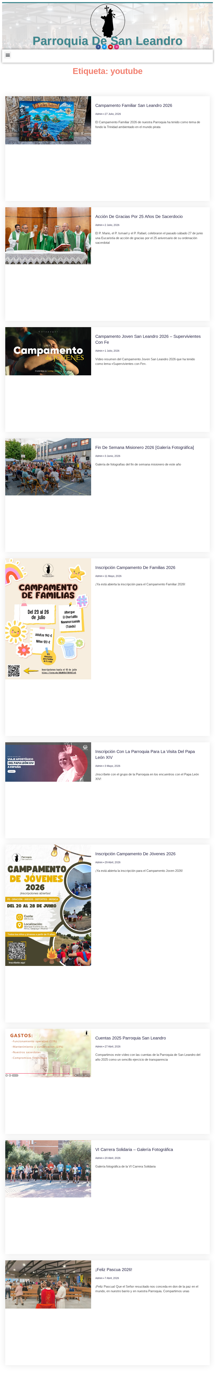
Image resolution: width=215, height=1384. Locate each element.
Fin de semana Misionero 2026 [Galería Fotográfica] (144, 447)
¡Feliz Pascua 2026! (113, 1269)
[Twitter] (104, 46)
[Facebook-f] (98, 46)
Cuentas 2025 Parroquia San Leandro (130, 1038)
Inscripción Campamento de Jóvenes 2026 (135, 853)
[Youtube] (110, 46)
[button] (7, 55)
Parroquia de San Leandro (107, 40)
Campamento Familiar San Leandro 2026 (133, 105)
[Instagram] (116, 46)
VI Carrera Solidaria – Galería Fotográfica (134, 1149)
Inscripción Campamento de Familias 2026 (135, 567)
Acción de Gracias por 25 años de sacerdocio (139, 216)
